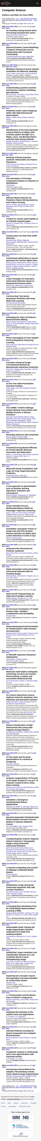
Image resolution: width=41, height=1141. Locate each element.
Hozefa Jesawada (24, 702)
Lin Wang (27, 223)
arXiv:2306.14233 (11, 1027)
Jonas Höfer (25, 999)
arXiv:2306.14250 (11, 1065)
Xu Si (8, 681)
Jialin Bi (34, 369)
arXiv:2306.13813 (11, 525)
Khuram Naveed (11, 874)
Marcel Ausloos (18, 143)
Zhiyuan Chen (17, 456)
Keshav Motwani (11, 437)
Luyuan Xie (10, 961)
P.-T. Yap (35, 913)
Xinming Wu (15, 681)
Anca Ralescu (20, 789)
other (7, 28)
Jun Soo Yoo (21, 264)
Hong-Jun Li (19, 915)
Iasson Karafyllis (24, 892)
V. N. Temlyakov (20, 1016)
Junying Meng (11, 936)
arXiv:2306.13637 (11, 254)
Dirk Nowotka (10, 1001)
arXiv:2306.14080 (11, 902)
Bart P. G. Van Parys (23, 806)
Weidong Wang (11, 576)
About (3, 1103)
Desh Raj (17, 419)
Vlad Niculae (10, 185)
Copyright (33, 1103)
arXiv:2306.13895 (11, 590)
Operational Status (25, 1106)
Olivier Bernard (23, 344)
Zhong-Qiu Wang (20, 422)
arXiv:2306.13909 (11, 622)
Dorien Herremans (19, 303)
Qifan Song (19, 285)
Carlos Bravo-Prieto (31, 94)
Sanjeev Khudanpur (12, 424)
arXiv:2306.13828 (11, 544)
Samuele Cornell (11, 417)
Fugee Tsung (29, 514)
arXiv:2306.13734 (11, 404)
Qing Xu (9, 538)
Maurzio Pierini (33, 242)
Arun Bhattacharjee (27, 787)
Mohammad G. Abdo (24, 262)
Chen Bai (19, 388)
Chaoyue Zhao (28, 826)
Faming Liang (28, 285)
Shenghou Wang (32, 681)
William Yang (17, 826)
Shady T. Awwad (22, 853)
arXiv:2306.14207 (11, 1008)
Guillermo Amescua (19, 850)
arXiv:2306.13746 (11, 431)
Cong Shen (10, 369)
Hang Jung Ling (11, 344)
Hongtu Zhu (10, 915)
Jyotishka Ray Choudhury (14, 732)
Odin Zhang (27, 454)
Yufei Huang (18, 454)
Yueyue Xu (9, 223)
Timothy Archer (11, 851)
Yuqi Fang (28, 913)
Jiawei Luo (9, 371)
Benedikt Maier (22, 242)
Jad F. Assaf (10, 848)
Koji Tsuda (25, 206)
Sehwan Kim (10, 285)
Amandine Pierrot (12, 35)
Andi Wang (31, 512)
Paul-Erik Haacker (12, 892)
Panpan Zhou (18, 223)
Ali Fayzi (9, 1076)
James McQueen (18, 323)
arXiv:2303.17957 (31, 712)
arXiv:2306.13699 (11, 358)
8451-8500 (15, 20)
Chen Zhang (23, 512)
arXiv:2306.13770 (11, 465)
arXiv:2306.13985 (11, 721)
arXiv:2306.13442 (11, 65)
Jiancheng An (21, 576)
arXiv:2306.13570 (11, 215)
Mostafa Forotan (30, 1076)
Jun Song (9, 826)
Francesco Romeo (12, 166)
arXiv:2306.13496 (11, 153)
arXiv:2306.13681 (11, 313)
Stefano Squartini (32, 422)
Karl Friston (22, 56)
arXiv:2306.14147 (11, 972)
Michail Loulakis (11, 495)
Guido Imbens (31, 322)
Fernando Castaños (26, 553)
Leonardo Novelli (11, 56)
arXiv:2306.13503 (11, 174)
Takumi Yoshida (11, 204)
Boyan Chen (10, 963)
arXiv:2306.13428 (11, 26)
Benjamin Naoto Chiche (14, 633)
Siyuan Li (9, 456)
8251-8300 (23, 19)
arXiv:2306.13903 (11, 605)
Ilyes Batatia (21, 164)
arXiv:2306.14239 (11, 1048)
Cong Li (17, 961)
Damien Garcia (11, 346)
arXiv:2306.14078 (11, 881)
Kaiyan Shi (9, 390)
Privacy (3, 1106)
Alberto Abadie (11, 322)
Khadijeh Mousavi (25, 141)
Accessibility (12, 1106)
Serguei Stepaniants (31, 323)
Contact (16, 1103)
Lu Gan (29, 598)
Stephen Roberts (21, 659)
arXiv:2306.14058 (11, 835)
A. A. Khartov (10, 1058)
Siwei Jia (9, 323)
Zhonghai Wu (28, 963)
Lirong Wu (34, 454)
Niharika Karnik (11, 262)
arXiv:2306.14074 (11, 863)
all (33, 23)
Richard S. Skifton (12, 266)
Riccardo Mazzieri (12, 1037)
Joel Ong (9, 303)
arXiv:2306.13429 (11, 43)
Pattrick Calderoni (25, 266)
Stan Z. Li (26, 456)
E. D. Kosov (10, 1016)
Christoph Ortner (31, 164)
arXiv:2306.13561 (11, 194)
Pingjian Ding (19, 369)
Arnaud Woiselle (22, 635)
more (29, 23)
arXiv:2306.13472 (11, 106)
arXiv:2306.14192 (11, 991)
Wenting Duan (17, 538)
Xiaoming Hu (10, 225)
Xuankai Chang (26, 419)
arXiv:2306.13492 (11, 126)
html (3, 28)
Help (9, 1103)
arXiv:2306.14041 (11, 796)
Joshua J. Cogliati (32, 264)
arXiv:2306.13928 (11, 691)
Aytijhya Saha (28, 732)
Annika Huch (34, 999)
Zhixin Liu (34, 223)
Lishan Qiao (28, 915)
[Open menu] (37, 3)
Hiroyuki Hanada (22, 204)
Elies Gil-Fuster (11, 94)
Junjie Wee (27, 369)
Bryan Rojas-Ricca (12, 553)
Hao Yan (15, 512)
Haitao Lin (9, 454)
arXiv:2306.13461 (11, 84)
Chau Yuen (13, 577)
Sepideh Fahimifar (12, 141)
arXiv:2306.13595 (11, 232)
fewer (25, 23)
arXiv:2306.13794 (11, 502)
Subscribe (24, 1103)
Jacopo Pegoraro (24, 1037)
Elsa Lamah (33, 851)
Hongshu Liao (31, 576)
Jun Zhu (9, 682)
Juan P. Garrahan (31, 73)
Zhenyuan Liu (10, 806)
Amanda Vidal (10, 616)
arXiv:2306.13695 (11, 334)
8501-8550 (22, 20)
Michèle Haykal (11, 853)
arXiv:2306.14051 (11, 813)
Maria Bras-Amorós (12, 764)
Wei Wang (20, 913)
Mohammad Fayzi (19, 1076)
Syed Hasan (10, 244)
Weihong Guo (21, 936)
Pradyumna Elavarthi (13, 787)
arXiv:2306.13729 (11, 379)
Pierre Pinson (23, 35)
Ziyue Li (8, 512)
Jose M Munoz (11, 164)
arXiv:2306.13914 (11, 651)
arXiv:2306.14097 (11, 923)
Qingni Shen (19, 963)
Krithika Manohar (18, 268)
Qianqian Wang (11, 913)
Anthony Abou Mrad (21, 848)
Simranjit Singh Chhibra (14, 240)
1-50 (17, 19)
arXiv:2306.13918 (11, 667)
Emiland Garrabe (12, 702)
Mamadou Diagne (17, 894)
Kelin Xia (17, 371)
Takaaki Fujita (10, 982)
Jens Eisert (20, 94)
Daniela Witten (23, 437)
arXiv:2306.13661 (11, 292)
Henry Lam (34, 806)
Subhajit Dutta (14, 734)
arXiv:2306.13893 (11, 565)
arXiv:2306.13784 (11, 482)
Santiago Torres (11, 325)
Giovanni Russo (20, 703)
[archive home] (5, 3)
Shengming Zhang (12, 475)
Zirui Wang (24, 961)
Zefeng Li (22, 681)
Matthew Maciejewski (18, 420)
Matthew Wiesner (24, 417)
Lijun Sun (21, 514)
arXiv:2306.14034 (11, 753)
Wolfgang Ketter (11, 514)
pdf (34, 26)
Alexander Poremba (29, 388)
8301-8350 (30, 19)
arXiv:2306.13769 (11, 443)
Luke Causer (20, 73)
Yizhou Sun (23, 475)
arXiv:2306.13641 (11, 275)
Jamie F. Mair (10, 73)
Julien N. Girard (28, 633)
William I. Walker (11, 117)
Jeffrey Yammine (22, 851)
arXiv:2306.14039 (11, 774)
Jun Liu (28, 936)
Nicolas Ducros (33, 344)
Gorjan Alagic (10, 388)
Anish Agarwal (21, 322)
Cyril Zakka (30, 850)
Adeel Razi (30, 56)
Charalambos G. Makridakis (27, 495)
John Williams (10, 659)
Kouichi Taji (18, 206)
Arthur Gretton (22, 117)
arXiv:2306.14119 (11, 948)
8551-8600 (29, 20)
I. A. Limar (19, 1058)
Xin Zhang (31, 961)
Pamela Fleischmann (13, 999)
